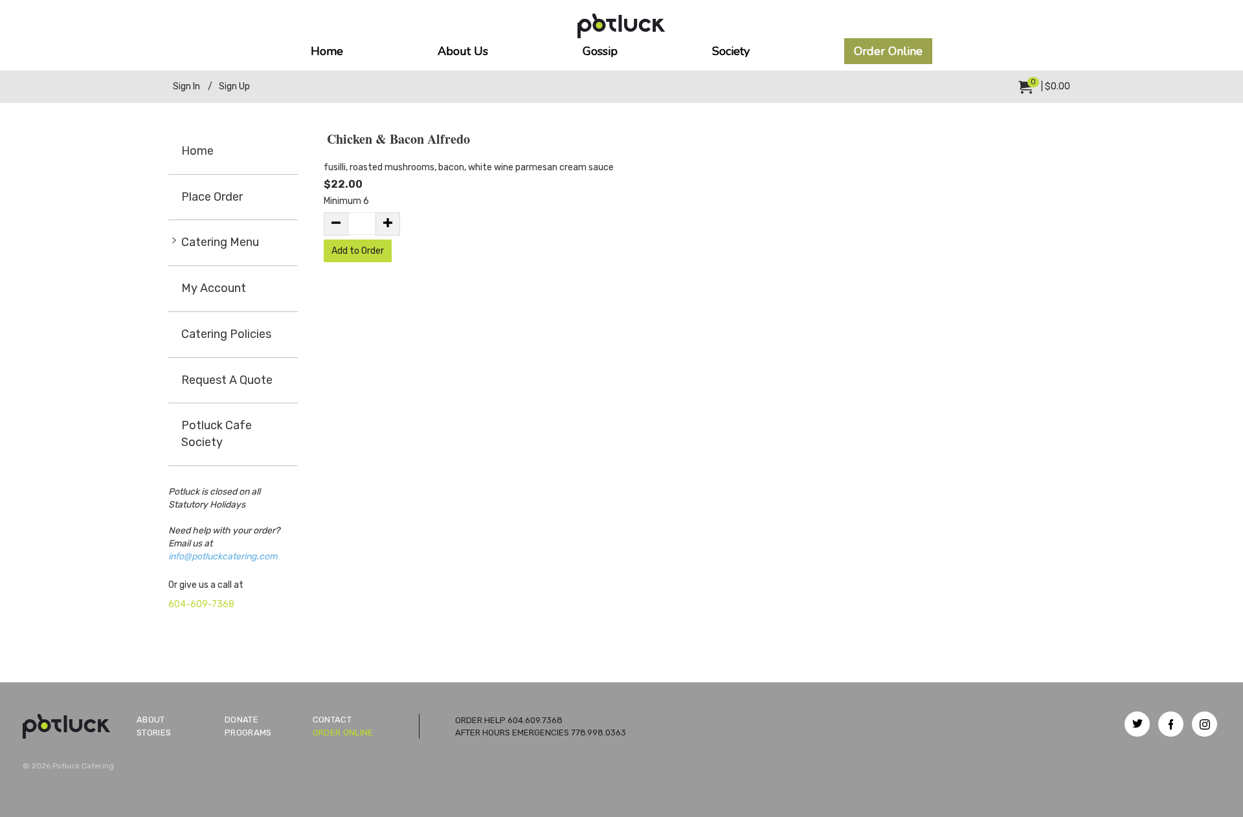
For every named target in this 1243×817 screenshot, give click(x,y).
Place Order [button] (212, 197)
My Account (213, 288)
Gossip (600, 51)
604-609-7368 (201, 604)
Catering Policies (226, 334)
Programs (248, 732)
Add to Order (357, 250)
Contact (332, 719)
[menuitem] (1044, 87)
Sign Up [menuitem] (234, 86)
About (151, 719)
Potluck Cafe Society (216, 433)
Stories (154, 732)
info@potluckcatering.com (222, 556)
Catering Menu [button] (220, 242)
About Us (463, 51)
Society (731, 51)
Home (327, 51)
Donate (241, 719)
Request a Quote (227, 380)
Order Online (888, 51)
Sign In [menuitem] (186, 86)
